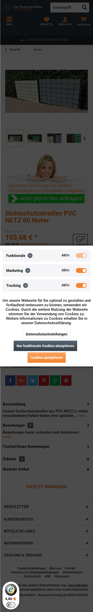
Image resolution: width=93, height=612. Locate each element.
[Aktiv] (81, 255)
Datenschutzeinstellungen (46, 334)
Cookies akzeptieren (47, 358)
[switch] (10, 605)
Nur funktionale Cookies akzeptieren (45, 346)
